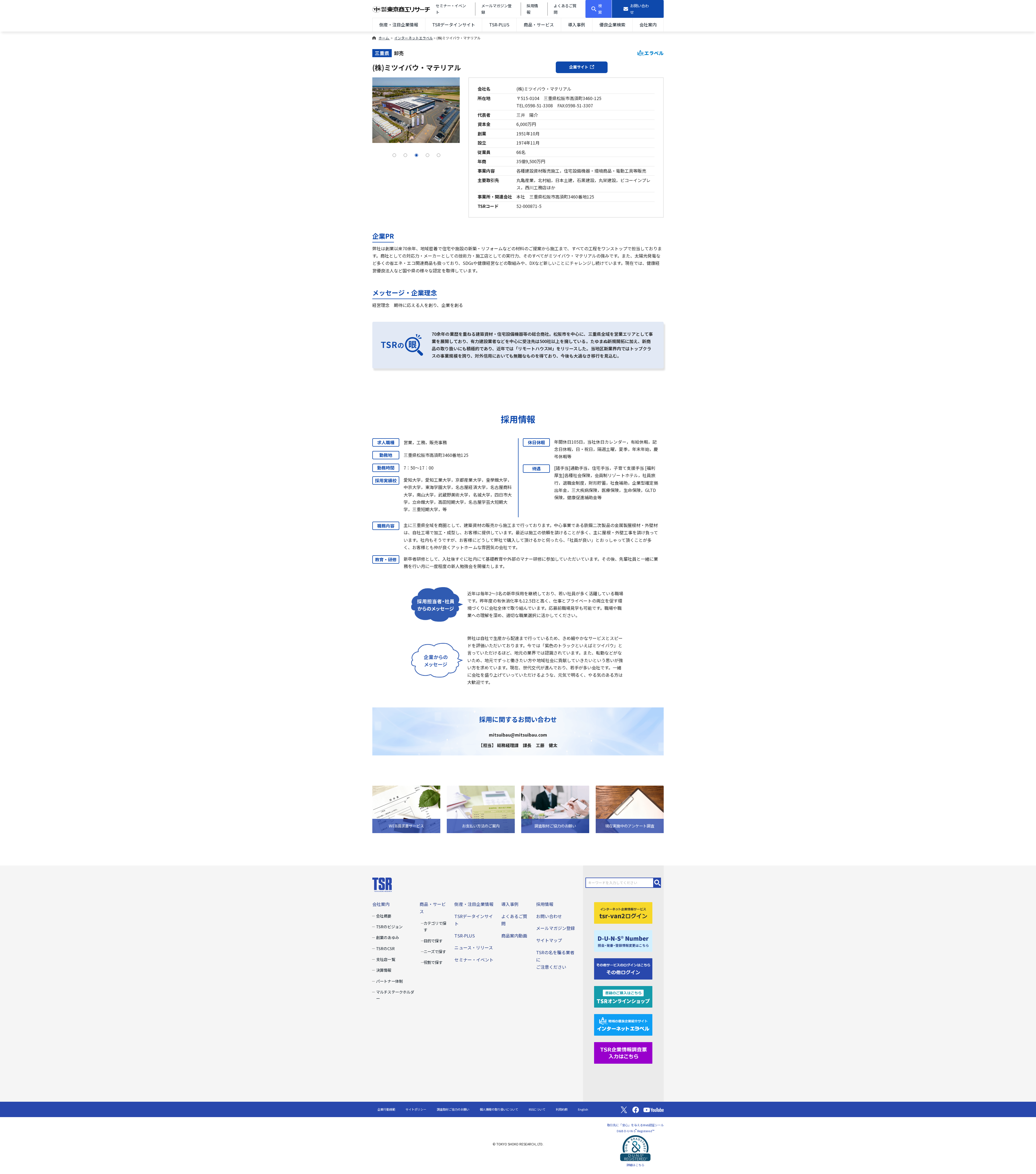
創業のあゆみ (387, 937)
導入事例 (576, 24)
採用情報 (544, 904)
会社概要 (383, 916)
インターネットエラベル (413, 37)
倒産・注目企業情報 (398, 24)
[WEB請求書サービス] (406, 808)
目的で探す (433, 940)
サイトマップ (549, 940)
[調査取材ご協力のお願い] (555, 808)
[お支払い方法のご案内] (481, 808)
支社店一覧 (385, 959)
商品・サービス (539, 24)
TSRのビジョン (389, 926)
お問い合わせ (549, 916)
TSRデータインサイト (453, 24)
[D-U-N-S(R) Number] (623, 940)
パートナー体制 (389, 981)
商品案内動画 (514, 935)
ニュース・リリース (473, 947)
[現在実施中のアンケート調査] (630, 808)
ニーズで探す (435, 951)
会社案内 (648, 24)
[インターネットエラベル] (623, 1024)
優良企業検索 (612, 24)
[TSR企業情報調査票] (623, 1052)
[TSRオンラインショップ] (623, 996)
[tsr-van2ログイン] (623, 912)
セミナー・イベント (473, 959)
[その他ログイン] (623, 968)
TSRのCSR (385, 948)
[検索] (657, 883)
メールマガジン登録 (555, 928)
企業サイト (578, 67)
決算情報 (383, 970)
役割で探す (433, 962)
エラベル (654, 53)
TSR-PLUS (499, 24)
